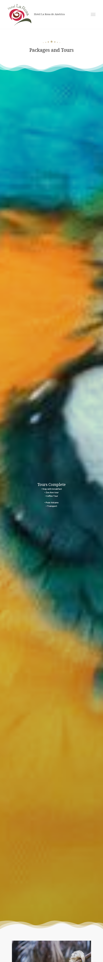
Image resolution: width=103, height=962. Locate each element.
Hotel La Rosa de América (49, 14)
